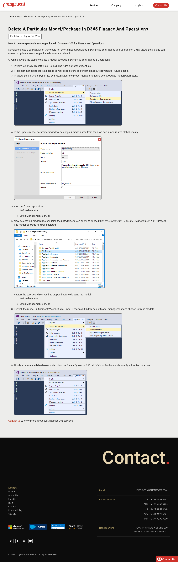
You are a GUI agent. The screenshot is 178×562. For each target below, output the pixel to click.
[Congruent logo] (34, 5)
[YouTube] (30, 541)
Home (11, 491)
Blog (10, 502)
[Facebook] (17, 541)
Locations (13, 499)
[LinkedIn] (11, 541)
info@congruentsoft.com (152, 490)
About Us (13, 495)
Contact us (14, 420)
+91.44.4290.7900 (159, 518)
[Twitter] (24, 541)
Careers (12, 506)
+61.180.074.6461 (159, 513)
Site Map (12, 514)
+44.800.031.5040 (159, 509)
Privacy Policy (15, 510)
